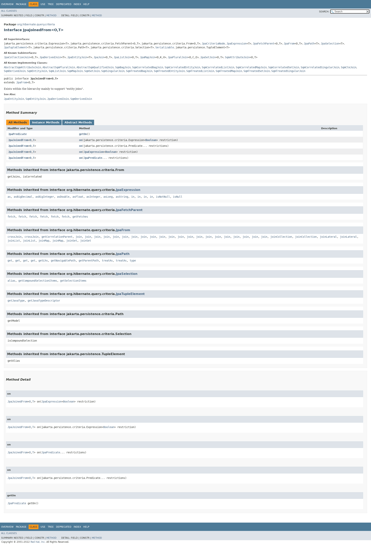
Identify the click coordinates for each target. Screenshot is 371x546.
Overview (7, 4)
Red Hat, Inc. (38, 542)
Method (51, 15)
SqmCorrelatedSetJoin (283, 67)
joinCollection (281, 236)
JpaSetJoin (208, 57)
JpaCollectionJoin (17, 57)
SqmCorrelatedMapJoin (251, 67)
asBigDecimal (23, 196)
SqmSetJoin (92, 71)
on (80, 140)
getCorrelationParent (57, 236)
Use (43, 4)
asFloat (77, 196)
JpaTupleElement (15, 47)
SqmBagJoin (123, 67)
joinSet (71, 240)
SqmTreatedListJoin (200, 71)
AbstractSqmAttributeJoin (22, 67)
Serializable (164, 47)
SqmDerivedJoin (15, 71)
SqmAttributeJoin (237, 57)
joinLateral (328, 236)
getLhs (43, 260)
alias (11, 280)
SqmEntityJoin (37, 71)
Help (86, 4)
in (132, 196)
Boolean (151, 140)
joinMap (43, 240)
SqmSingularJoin (112, 71)
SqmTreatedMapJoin (229, 71)
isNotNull (163, 196)
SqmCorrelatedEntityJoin (182, 67)
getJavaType (16, 300)
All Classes (9, 10)
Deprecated (63, 4)
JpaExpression (236, 43)
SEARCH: (324, 11)
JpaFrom (289, 43)
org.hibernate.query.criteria (36, 24)
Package (21, 4)
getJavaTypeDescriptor (44, 300)
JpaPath (309, 43)
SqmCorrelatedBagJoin (147, 67)
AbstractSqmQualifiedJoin (95, 67)
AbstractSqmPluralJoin (59, 67)
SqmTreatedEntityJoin (169, 71)
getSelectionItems (73, 280)
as (9, 196)
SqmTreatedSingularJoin (288, 71)
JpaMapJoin (147, 57)
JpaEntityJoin (77, 57)
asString (122, 196)
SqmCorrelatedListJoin (218, 67)
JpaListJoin (122, 57)
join (79, 236)
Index (77, 4)
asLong (108, 196)
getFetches (80, 216)
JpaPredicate (17, 134)
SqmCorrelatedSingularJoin (320, 67)
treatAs (107, 260)
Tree (51, 4)
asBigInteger (44, 196)
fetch (11, 216)
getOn (83, 134)
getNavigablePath (63, 260)
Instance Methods (45, 122)
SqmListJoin (57, 71)
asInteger (93, 196)
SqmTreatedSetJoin (256, 71)
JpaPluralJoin (178, 57)
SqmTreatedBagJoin (139, 71)
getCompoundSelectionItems (37, 280)
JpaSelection (330, 43)
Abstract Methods (78, 122)
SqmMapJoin (75, 71)
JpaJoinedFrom (18, 140)
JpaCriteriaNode (213, 43)
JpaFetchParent (263, 43)
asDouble (63, 196)
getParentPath (89, 260)
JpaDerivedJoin (50, 57)
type (133, 260)
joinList (14, 240)
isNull (177, 196)
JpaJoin (99, 57)
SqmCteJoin (348, 67)
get (10, 260)
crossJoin (14, 236)
